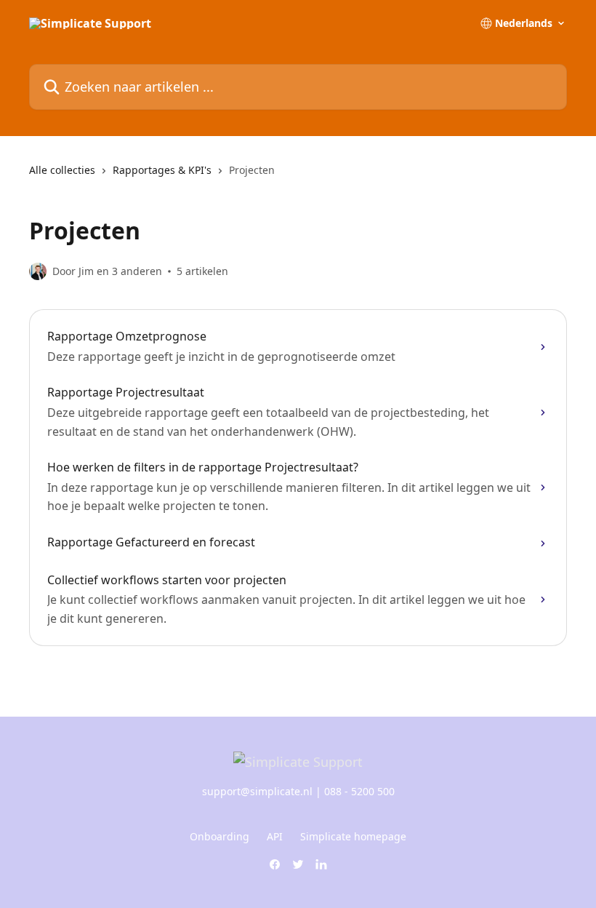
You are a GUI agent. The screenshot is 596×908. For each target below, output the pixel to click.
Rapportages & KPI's (162, 170)
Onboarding (219, 836)
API (275, 836)
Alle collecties (62, 170)
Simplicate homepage (353, 836)
